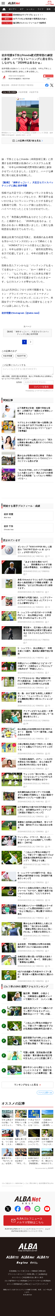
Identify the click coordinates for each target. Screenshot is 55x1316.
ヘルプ (34, 1284)
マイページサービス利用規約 (40, 1281)
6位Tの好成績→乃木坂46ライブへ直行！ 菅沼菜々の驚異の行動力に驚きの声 (35, 974)
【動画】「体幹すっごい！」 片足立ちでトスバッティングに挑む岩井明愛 (27, 184)
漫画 (48, 9)
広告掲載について (15, 1271)
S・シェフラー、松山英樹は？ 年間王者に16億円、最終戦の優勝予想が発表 (35, 651)
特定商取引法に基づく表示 (33, 1277)
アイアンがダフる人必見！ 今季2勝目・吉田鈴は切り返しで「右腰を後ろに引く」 (38, 714)
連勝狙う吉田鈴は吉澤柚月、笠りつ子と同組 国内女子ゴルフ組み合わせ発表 (35, 825)
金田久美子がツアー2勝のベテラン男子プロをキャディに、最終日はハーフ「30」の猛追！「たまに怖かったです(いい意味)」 (38, 1014)
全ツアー (13, 9)
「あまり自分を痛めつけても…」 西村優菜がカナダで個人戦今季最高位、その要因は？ (37, 565)
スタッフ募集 (31, 1271)
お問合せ (26, 1284)
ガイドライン (17, 1277)
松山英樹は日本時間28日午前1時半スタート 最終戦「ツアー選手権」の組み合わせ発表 (35, 732)
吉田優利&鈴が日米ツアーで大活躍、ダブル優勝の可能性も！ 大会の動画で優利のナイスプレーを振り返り (35, 795)
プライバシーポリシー (16, 1274)
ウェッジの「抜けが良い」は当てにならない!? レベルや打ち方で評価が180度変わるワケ (37, 777)
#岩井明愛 (23, 92)
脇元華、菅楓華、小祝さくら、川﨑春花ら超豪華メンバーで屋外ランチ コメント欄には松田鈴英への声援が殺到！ (37, 999)
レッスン (30, 9)
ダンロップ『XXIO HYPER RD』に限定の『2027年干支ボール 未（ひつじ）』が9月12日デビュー (35, 549)
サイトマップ (43, 1284)
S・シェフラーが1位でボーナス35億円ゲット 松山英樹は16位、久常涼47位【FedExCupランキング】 (35, 615)
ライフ (40, 9)
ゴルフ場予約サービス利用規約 (16, 1281)
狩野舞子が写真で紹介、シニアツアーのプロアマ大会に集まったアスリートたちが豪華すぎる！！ (35, 600)
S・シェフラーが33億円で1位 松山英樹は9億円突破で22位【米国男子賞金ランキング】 (35, 876)
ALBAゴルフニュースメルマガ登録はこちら (30, 1220)
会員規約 (42, 1274)
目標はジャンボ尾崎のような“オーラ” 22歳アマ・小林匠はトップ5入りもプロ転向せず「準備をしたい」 (36, 666)
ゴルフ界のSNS (9, 92)
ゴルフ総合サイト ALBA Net (12, 1183)
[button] (27, 551)
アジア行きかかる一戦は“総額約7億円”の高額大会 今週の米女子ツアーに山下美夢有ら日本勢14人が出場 (34, 681)
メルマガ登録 (49, 4)
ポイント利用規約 (13, 1284)
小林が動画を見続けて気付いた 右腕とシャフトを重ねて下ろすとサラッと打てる (35, 747)
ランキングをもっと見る (26, 1084)
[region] (27, 9)
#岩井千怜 (33, 92)
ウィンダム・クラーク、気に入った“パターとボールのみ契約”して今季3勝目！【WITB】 (34, 840)
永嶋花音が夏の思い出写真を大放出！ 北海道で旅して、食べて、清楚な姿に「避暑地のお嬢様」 (35, 959)
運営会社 (42, 1271)
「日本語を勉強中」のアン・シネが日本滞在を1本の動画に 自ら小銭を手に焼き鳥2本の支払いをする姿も (35, 762)
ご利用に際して (31, 1274)
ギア (22, 9)
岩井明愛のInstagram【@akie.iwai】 (21, 313)
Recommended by (41, 1168)
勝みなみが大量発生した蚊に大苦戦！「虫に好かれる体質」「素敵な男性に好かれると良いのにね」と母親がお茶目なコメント (37, 929)
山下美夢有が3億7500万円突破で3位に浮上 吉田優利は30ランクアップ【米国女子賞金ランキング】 (35, 810)
